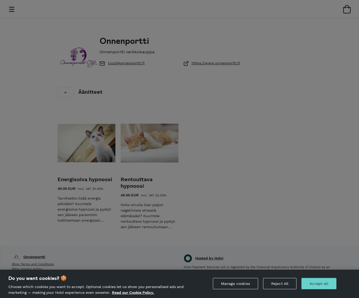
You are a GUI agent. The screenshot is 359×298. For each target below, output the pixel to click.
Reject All (279, 283)
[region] (179, 284)
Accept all (319, 283)
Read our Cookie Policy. (133, 292)
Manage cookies (235, 283)
